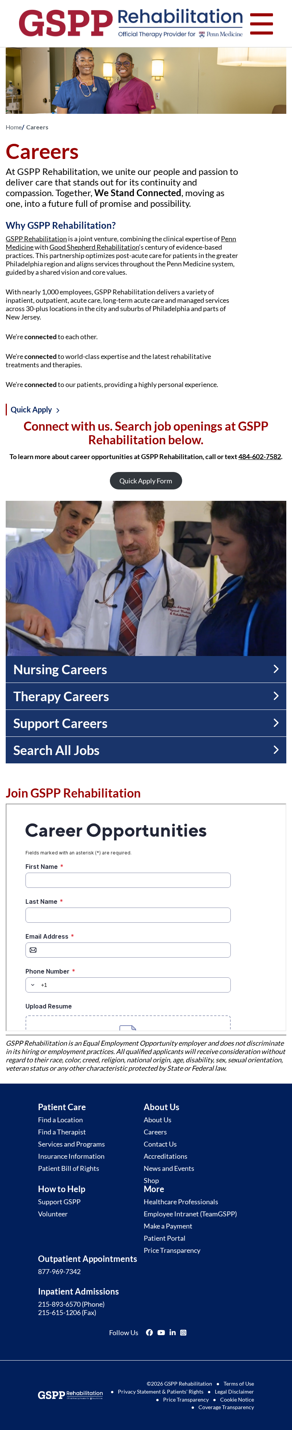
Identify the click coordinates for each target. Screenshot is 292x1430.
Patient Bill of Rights (68, 1168)
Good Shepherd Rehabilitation (94, 247)
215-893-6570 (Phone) (71, 1304)
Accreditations (165, 1156)
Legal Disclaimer (234, 1391)
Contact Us (160, 1144)
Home (14, 127)
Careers (155, 1132)
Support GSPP (59, 1201)
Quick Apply (31, 410)
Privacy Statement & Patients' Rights (160, 1391)
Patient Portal (165, 1238)
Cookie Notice (237, 1399)
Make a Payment (168, 1226)
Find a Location (60, 1119)
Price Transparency (172, 1250)
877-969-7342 (59, 1271)
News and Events (169, 1168)
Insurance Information (71, 1156)
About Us (157, 1119)
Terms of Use (239, 1383)
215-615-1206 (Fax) (67, 1312)
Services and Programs (71, 1144)
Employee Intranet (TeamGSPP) (190, 1214)
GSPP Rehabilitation (36, 238)
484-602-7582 (259, 456)
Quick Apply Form (145, 481)
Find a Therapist (62, 1132)
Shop (151, 1180)
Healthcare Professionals (181, 1201)
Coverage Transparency (226, 1407)
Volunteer (53, 1214)
